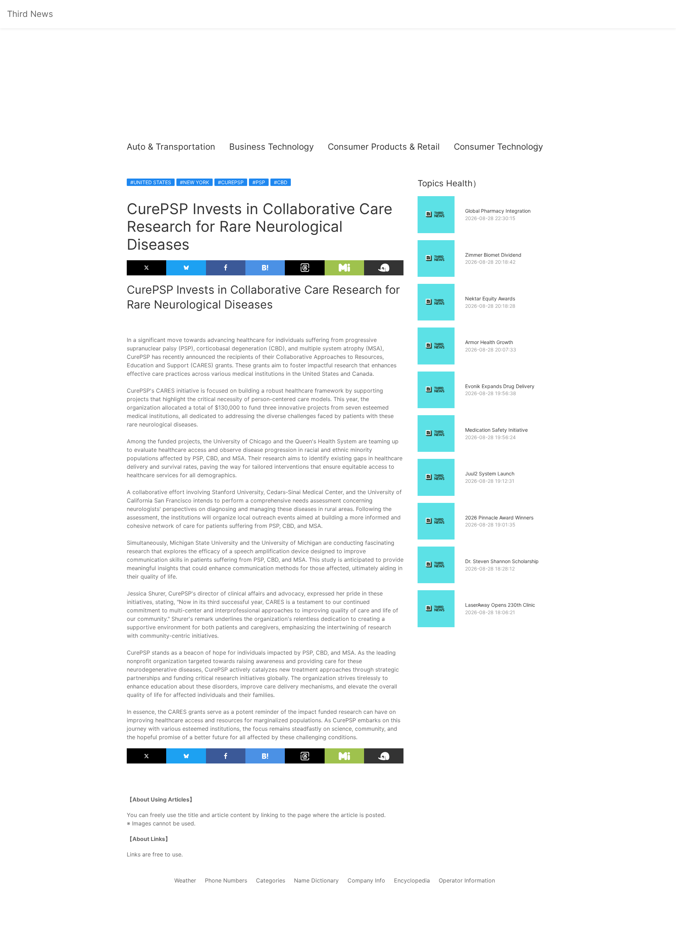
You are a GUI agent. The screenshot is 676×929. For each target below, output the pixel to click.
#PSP (258, 182)
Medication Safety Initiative (496, 430)
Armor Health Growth (489, 342)
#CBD (280, 182)
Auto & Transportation (171, 147)
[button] (138, 147)
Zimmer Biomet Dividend (493, 255)
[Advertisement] (338, 84)
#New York (194, 182)
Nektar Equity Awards (490, 298)
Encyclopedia (412, 880)
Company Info (366, 880)
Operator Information (467, 880)
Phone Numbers (226, 880)
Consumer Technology (498, 147)
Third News (30, 14)
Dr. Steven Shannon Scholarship (502, 561)
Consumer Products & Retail (384, 147)
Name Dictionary (316, 880)
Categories (270, 880)
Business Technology (271, 147)
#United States (150, 182)
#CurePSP (231, 182)
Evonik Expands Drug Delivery (499, 386)
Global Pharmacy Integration (498, 211)
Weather (185, 880)
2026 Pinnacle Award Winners (499, 517)
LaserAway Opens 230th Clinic (500, 605)
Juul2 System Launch (489, 473)
